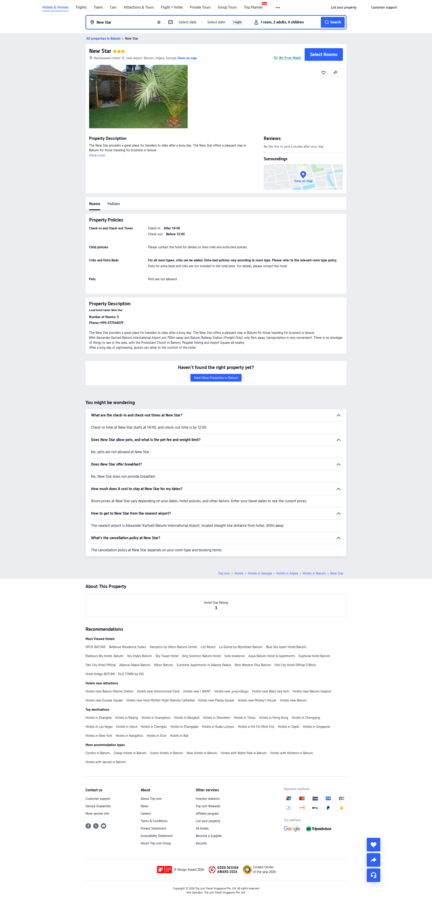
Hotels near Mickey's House (257, 700)
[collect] (373, 844)
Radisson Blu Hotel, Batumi (105, 656)
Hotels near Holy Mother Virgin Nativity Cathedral (160, 700)
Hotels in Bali (179, 735)
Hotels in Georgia (260, 573)
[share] (373, 860)
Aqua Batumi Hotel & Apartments (271, 656)
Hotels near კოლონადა (231, 691)
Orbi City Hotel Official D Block (295, 665)
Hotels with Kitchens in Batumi (291, 753)
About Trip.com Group (156, 843)
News (144, 806)
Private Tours (200, 7)
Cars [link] (113, 7)
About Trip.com (151, 799)
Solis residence (234, 656)
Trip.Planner (253, 7)
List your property (208, 821)
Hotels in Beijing (126, 717)
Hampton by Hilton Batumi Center (173, 647)
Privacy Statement (153, 828)
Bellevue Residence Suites (127, 647)
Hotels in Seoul (126, 726)
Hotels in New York (99, 735)
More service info (97, 813)
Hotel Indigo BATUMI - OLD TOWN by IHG (115, 674)
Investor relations (208, 799)
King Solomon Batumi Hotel (201, 656)
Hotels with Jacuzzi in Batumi (106, 762)
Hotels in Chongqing (306, 717)
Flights (81, 7)
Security (201, 843)
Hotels (238, 573)
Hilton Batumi (163, 665)
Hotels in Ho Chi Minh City (256, 726)
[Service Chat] (373, 875)
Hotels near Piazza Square (216, 700)
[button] (278, 7)
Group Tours (227, 7)
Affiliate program (207, 813)
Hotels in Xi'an (156, 735)
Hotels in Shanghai (99, 717)
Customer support (98, 799)
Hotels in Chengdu (154, 726)
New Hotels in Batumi (202, 753)
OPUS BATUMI (96, 647)
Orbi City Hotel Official (101, 665)
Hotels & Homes (55, 7)
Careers (146, 813)
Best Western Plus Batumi (253, 665)
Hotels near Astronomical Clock (158, 691)
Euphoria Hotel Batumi (314, 656)
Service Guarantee (98, 806)
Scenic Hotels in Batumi (166, 753)
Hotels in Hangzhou (129, 735)
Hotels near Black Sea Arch (270, 691)
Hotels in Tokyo (245, 717)
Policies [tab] (114, 204)
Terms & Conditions (154, 821)
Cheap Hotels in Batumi (130, 753)
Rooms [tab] (94, 204)
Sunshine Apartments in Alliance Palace (204, 665)
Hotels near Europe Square (104, 700)
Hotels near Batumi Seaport (312, 691)
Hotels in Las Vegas (99, 726)
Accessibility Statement (157, 836)
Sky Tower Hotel (166, 656)
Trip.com (224, 573)
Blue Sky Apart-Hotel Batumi (286, 647)
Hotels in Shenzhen (216, 717)
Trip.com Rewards (208, 806)
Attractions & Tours (139, 7)
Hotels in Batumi (314, 573)
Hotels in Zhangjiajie (184, 726)
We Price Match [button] (290, 58)
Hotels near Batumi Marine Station (109, 691)
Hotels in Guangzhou (156, 717)
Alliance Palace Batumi (134, 665)
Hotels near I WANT (197, 691)
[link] (343, 7)
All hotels (202, 828)
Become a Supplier (209, 836)
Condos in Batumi (98, 753)
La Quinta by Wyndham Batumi (240, 647)
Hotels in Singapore (316, 726)
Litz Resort (208, 647)
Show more (97, 155)
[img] (138, 96)
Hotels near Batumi (293, 700)
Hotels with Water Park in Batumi (244, 753)
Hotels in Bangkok (187, 717)
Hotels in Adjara (287, 573)
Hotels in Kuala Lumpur (218, 726)
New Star (100, 51)
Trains (98, 7)
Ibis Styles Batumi (139, 656)
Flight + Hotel (172, 7)
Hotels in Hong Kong (273, 717)
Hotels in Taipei (288, 726)
